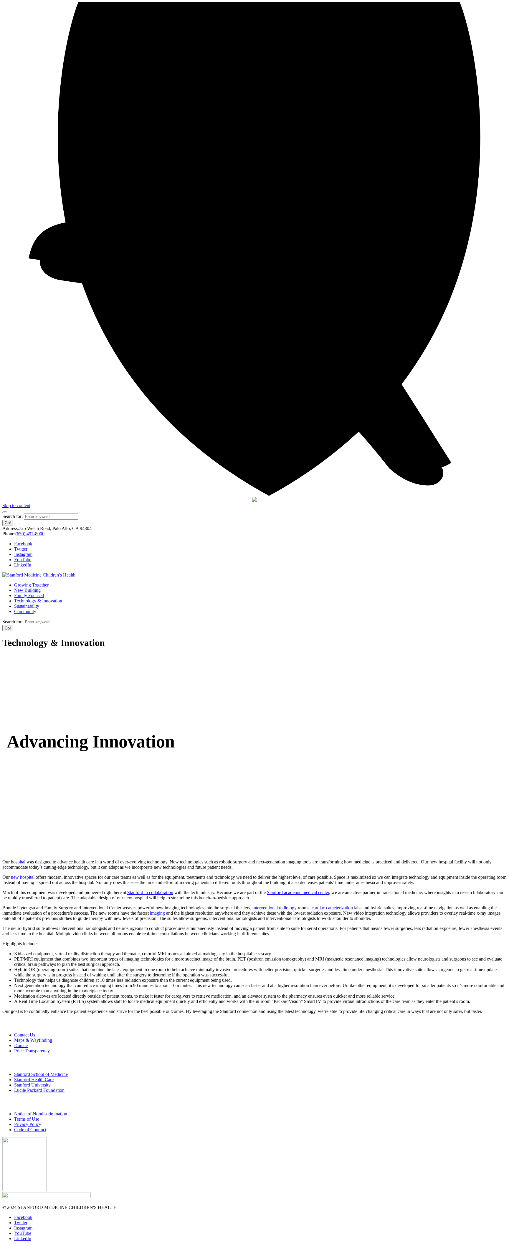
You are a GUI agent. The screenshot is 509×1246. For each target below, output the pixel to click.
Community (25, 611)
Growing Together (31, 584)
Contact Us (24, 1034)
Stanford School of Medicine (41, 1074)
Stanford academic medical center (298, 892)
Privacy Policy (27, 1124)
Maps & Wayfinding (33, 1040)
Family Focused (29, 595)
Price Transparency (32, 1050)
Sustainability (26, 606)
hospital (18, 861)
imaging (157, 913)
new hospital (22, 877)
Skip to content (16, 505)
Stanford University (32, 1084)
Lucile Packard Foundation (39, 1090)
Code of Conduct (30, 1129)
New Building (27, 590)
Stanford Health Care (34, 1079)
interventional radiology (274, 907)
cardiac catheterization (332, 907)
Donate (21, 1045)
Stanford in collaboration (150, 892)
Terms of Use (26, 1119)
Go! (8, 523)
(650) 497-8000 (29, 533)
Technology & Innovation (38, 600)
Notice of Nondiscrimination (40, 1113)
